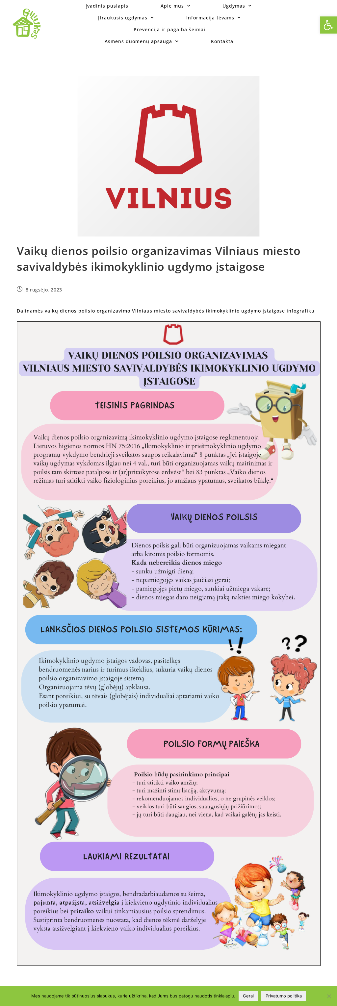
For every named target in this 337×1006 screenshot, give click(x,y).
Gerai (248, 995)
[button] (328, 25)
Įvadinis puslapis (107, 6)
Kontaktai (223, 41)
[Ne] (328, 996)
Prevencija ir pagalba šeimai (169, 29)
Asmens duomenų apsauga (138, 41)
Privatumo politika (284, 995)
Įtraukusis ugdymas (122, 17)
